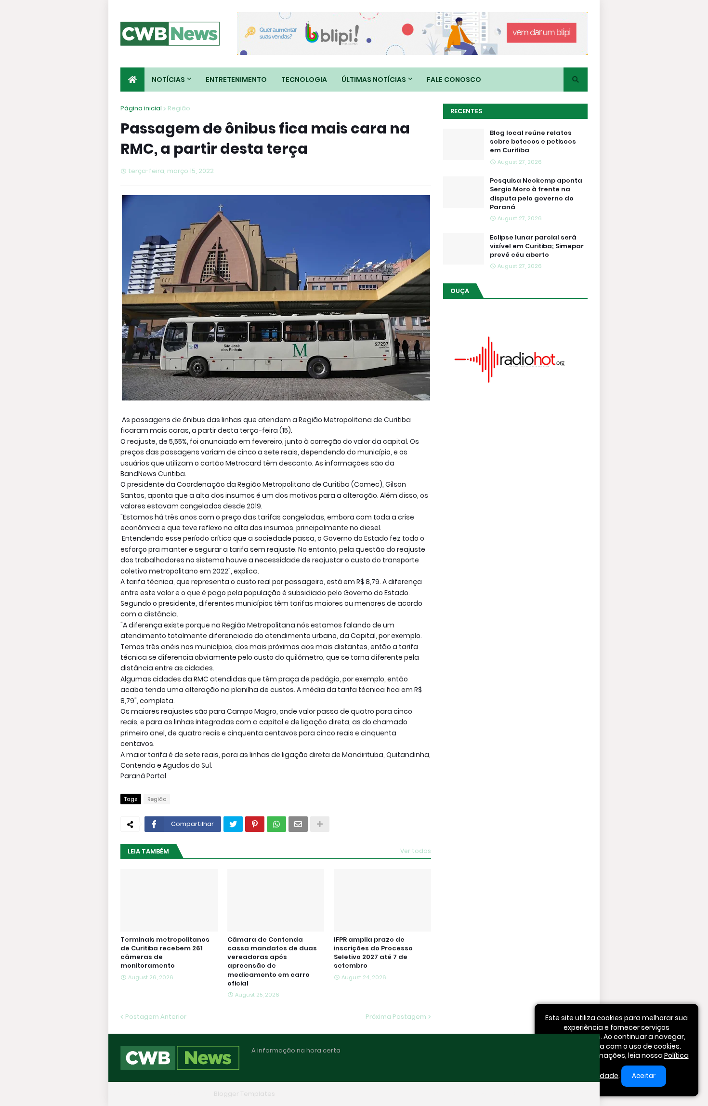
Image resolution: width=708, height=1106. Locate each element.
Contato (527, 1093)
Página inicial (141, 108)
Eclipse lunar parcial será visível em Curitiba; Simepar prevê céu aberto (537, 246)
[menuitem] (132, 79)
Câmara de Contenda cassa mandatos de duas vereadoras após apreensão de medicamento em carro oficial (272, 961)
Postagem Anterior (155, 1016)
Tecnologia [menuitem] (304, 79)
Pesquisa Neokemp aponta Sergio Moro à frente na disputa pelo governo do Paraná (536, 194)
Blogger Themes (183, 1093)
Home (439, 1093)
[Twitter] (233, 824)
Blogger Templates (244, 1093)
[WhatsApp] (276, 824)
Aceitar (644, 1075)
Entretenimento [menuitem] (236, 79)
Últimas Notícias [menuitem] (373, 79)
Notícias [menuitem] (168, 79)
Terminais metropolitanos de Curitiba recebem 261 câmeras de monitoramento (165, 953)
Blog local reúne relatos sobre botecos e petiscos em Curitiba (533, 142)
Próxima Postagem (396, 1016)
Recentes (466, 111)
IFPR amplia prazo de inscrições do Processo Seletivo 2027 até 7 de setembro (373, 953)
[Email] (298, 824)
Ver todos (415, 851)
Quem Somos (481, 1093)
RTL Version (570, 1093)
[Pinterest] (254, 824)
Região (179, 108)
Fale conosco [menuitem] (454, 79)
